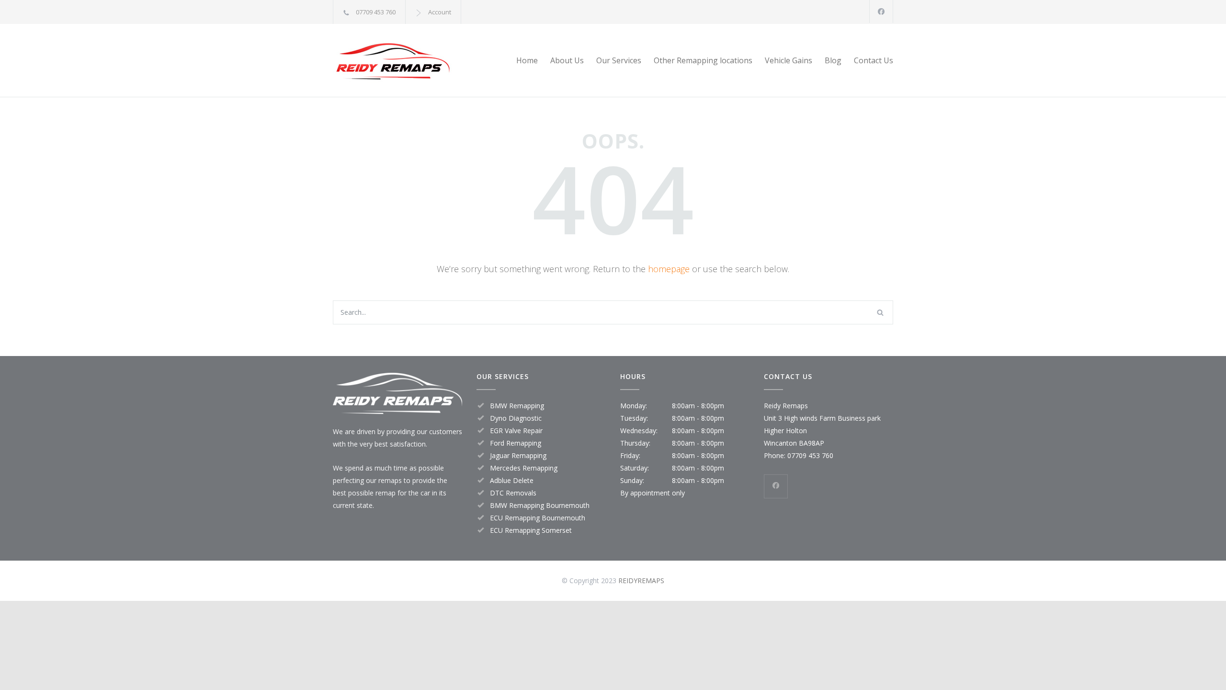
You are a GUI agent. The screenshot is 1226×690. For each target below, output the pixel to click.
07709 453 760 (376, 12)
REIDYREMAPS (641, 580)
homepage (669, 269)
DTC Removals (513, 492)
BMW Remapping (517, 405)
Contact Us (873, 60)
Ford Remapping (515, 443)
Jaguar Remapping (518, 455)
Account (439, 12)
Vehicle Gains (788, 60)
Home (527, 60)
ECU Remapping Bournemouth (537, 517)
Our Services (618, 60)
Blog (833, 60)
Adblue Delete (512, 480)
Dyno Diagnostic (516, 418)
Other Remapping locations (703, 60)
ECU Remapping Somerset (531, 530)
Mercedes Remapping (523, 467)
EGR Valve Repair (516, 430)
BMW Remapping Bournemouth (540, 505)
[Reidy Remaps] (421, 60)
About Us (567, 60)
